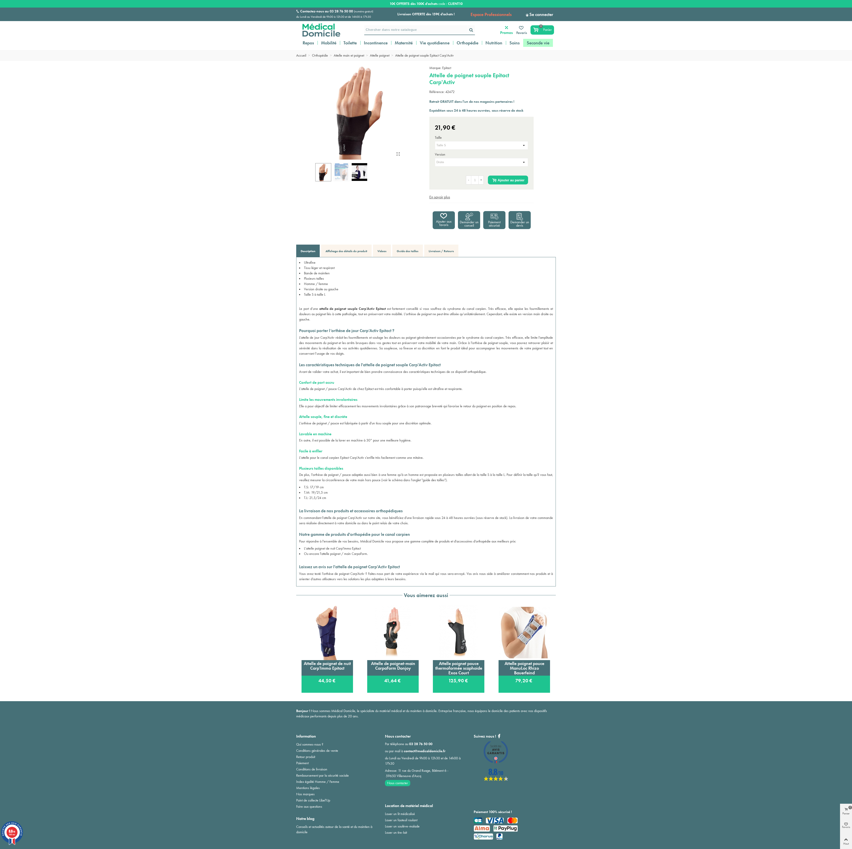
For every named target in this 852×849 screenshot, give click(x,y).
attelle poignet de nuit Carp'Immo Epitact (333, 548)
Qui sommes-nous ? (309, 744)
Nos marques (305, 794)
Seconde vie (538, 43)
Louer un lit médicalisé (400, 813)
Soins (514, 43)
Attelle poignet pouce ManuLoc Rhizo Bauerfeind (524, 668)
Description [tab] (308, 251)
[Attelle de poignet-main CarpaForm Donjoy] (393, 632)
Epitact (446, 67)
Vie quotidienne (435, 43)
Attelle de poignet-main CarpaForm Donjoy (393, 666)
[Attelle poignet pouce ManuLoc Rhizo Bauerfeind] (524, 632)
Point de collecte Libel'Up (313, 800)
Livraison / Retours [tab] (441, 251)
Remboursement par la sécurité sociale (322, 775)
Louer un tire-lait (396, 832)
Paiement (302, 763)
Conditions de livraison (311, 769)
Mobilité (328, 43)
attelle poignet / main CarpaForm (344, 553)
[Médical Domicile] (318, 30)
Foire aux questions (309, 806)
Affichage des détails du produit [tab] (346, 251)
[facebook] (496, 779)
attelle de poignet (335, 517)
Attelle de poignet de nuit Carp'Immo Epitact (327, 666)
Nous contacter (397, 783)
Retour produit (305, 756)
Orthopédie (467, 43)
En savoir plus (439, 197)
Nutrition (493, 43)
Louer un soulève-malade (402, 826)
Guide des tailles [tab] (407, 251)
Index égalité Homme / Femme (317, 781)
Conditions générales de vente (317, 750)
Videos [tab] (382, 251)
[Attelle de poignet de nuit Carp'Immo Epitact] (327, 632)
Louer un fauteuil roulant (401, 820)
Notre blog (305, 818)
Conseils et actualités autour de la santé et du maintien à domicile (334, 829)
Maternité (404, 43)
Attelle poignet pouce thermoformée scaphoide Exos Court (458, 668)
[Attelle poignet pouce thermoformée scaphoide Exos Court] (458, 632)
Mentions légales (308, 788)
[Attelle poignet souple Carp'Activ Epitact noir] (398, 154)
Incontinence (376, 43)
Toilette (350, 43)
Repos (308, 43)
